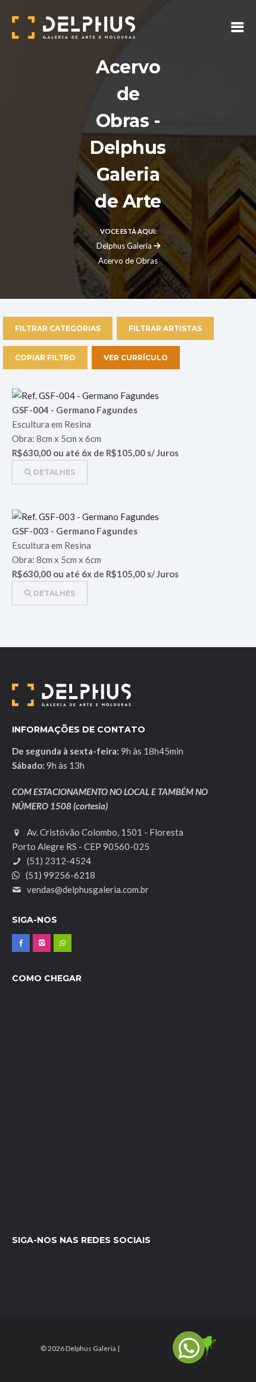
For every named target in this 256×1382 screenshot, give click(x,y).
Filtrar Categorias (58, 328)
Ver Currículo (136, 357)
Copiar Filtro (45, 357)
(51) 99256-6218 (59, 875)
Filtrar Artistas (165, 328)
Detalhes (53, 472)
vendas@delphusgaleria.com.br (88, 889)
